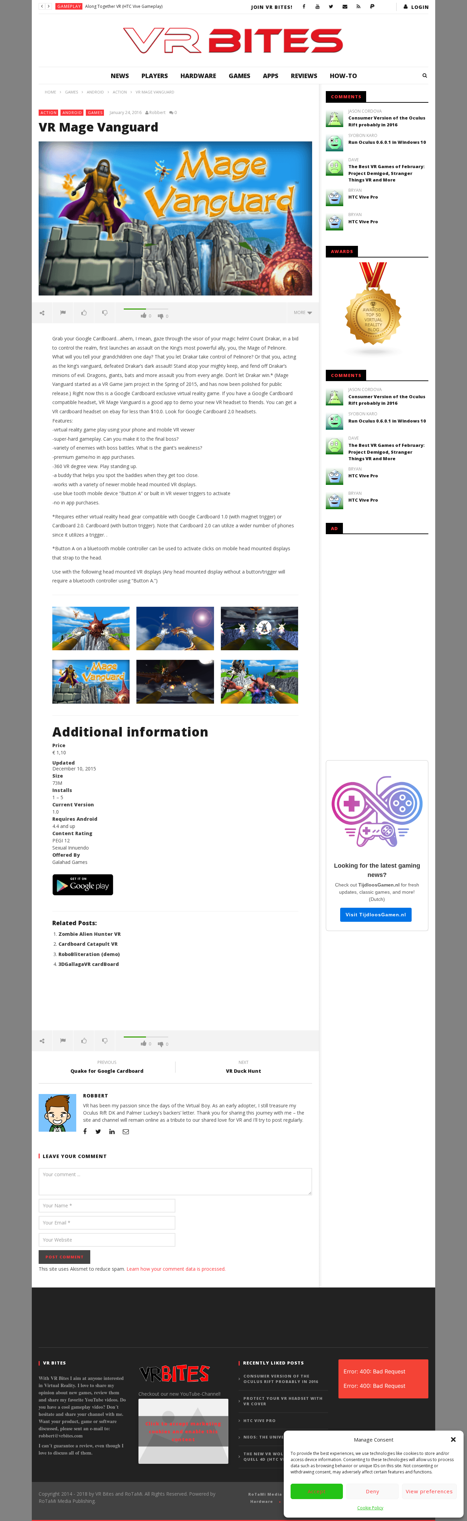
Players (155, 76)
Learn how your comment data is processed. (176, 1269)
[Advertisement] (175, 1003)
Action (49, 112)
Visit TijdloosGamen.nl (376, 914)
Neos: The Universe (267, 1437)
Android (72, 112)
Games (239, 76)
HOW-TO (343, 76)
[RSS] (358, 7)
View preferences (429, 1491)
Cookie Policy (370, 1508)
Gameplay (69, 6)
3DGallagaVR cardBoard (88, 964)
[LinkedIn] (112, 1131)
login (420, 7)
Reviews (304, 76)
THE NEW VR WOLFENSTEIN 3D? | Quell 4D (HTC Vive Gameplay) (281, 1456)
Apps (270, 76)
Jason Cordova (365, 111)
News (120, 76)
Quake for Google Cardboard (107, 1067)
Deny (372, 1491)
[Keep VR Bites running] (372, 7)
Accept (317, 1491)
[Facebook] (304, 7)
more (300, 312)
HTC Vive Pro (363, 197)
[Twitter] (331, 7)
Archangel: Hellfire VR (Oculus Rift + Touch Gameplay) (136, 6)
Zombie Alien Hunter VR (89, 934)
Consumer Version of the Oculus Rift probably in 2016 (386, 121)
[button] (453, 1439)
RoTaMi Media (265, 1494)
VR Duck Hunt (243, 1067)
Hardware (198, 76)
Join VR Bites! (271, 7)
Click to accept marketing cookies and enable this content (183, 1431)
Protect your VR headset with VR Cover (283, 1401)
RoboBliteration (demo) (89, 954)
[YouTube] (317, 7)
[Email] (345, 7)
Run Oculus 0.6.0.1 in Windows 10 (387, 142)
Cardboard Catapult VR (88, 944)
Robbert (157, 112)
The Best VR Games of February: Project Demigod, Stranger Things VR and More (386, 173)
